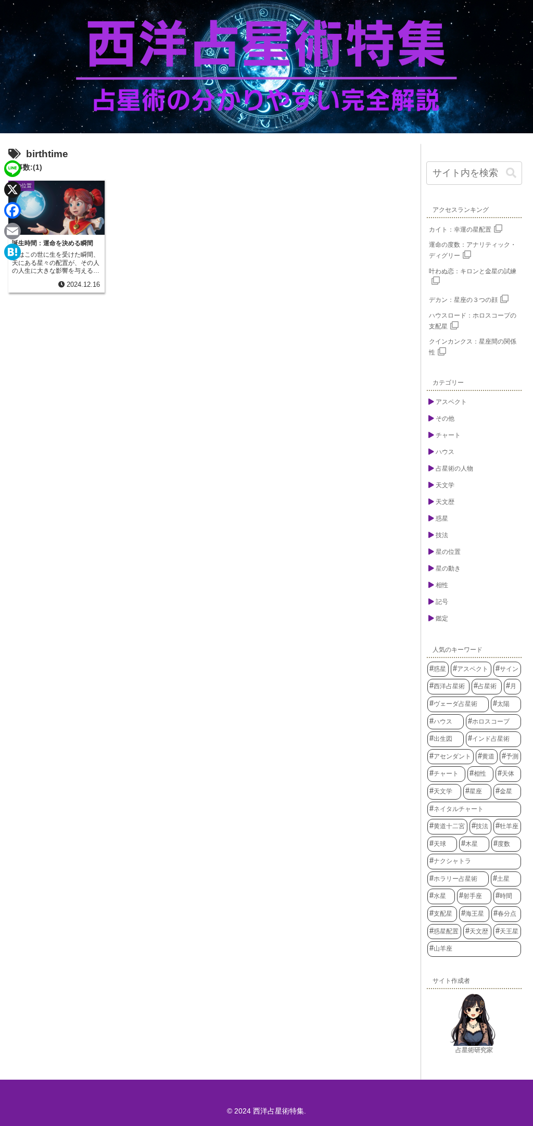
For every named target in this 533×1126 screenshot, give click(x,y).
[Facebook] (12, 210)
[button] (511, 173)
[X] (12, 189)
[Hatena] (12, 252)
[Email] (12, 231)
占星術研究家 (474, 1050)
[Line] (12, 168)
